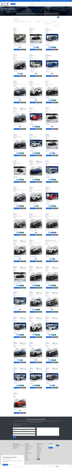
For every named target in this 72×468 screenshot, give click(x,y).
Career (26, 454)
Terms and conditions (51, 466)
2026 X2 (38, 455)
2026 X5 (38, 447)
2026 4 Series (39, 450)
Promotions (26, 451)
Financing (23, 49)
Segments (38, 21)
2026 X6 (38, 457)
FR (70, 0)
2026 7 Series (39, 453)
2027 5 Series (39, 446)
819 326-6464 (45, 0)
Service (26, 450)
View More (38, 459)
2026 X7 (38, 458)
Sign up (57, 445)
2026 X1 (38, 454)
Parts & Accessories (27, 449)
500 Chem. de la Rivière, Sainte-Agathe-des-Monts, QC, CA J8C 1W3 (58, 0)
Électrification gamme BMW (28, 446)
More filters (54, 21)
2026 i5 (38, 445)
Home (55, 12)
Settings (10, 464)
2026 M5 (38, 452)
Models (30, 21)
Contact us (50, 447)
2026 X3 (38, 456)
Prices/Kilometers (16, 21)
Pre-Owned (15, 19)
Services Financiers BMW (28, 453)
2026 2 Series (39, 448)
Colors (45, 21)
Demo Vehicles (27, 448)
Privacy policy (45, 466)
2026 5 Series (39, 451)
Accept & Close (5, 464)
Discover (16, 49)
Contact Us (26, 457)
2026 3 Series (39, 449)
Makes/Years (23, 21)
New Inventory (27, 445)
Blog (26, 456)
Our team (26, 455)
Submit (14, 437)
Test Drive (26, 458)
